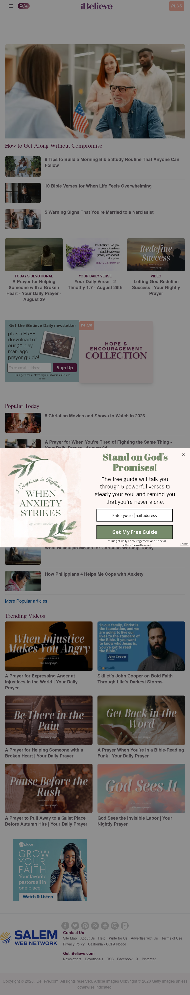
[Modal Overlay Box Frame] (95, 497)
